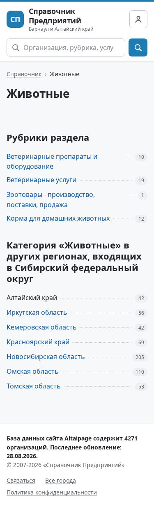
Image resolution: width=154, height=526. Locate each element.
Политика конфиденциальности (52, 492)
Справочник (24, 74)
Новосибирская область (46, 356)
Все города (60, 480)
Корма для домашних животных (58, 218)
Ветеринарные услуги (41, 179)
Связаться (21, 480)
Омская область (33, 371)
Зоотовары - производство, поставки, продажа (51, 199)
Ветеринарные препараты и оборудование (52, 161)
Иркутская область (37, 312)
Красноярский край (38, 341)
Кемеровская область (42, 327)
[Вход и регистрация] (138, 19)
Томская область (34, 386)
